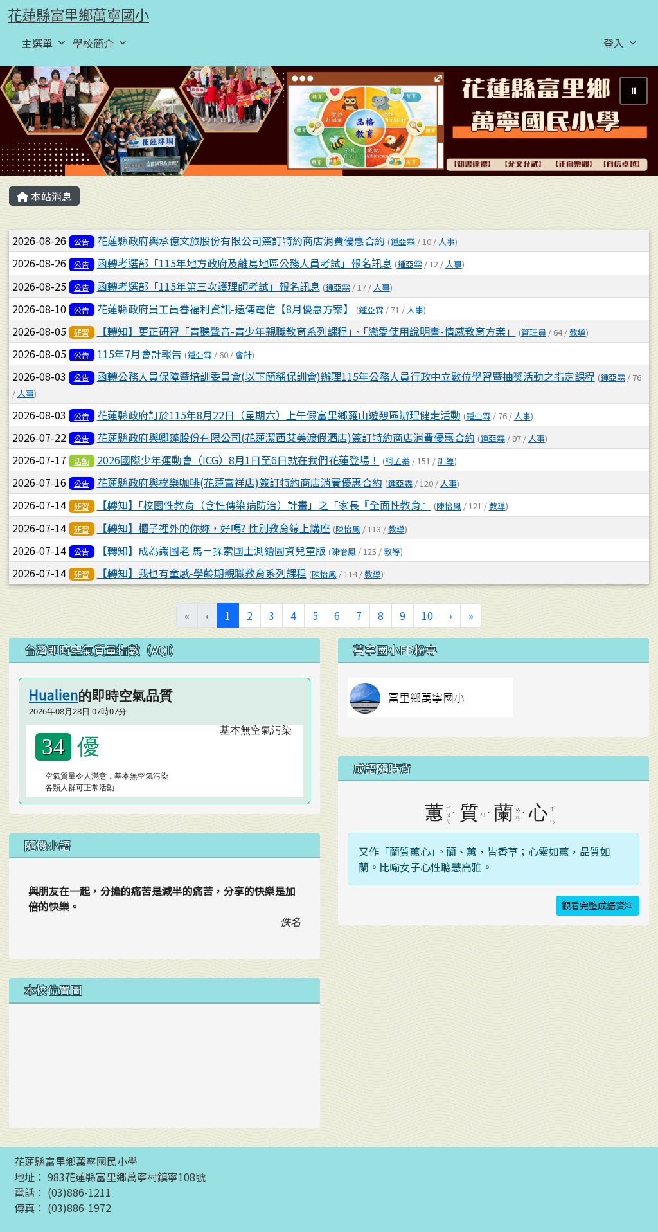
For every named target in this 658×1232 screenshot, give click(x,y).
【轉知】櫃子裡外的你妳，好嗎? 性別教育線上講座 (213, 528)
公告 (81, 241)
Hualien (53, 694)
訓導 (446, 461)
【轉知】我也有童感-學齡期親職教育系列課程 (202, 573)
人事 (446, 241)
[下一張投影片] (627, 123)
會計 (243, 355)
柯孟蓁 (397, 461)
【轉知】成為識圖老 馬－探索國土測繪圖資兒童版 (211, 550)
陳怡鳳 (448, 506)
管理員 (533, 332)
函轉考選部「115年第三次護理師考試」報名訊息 (208, 286)
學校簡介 (93, 43)
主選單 (37, 43)
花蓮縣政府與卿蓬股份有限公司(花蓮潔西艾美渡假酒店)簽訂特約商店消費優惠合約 (286, 437)
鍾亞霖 (402, 241)
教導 (577, 332)
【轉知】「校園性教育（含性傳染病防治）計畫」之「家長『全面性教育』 (264, 504)
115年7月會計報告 (139, 353)
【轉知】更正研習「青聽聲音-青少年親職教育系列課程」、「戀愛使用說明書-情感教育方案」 (306, 331)
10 (427, 615)
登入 (613, 43)
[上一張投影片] (31, 123)
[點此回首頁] (329, 121)
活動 (81, 460)
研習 (81, 332)
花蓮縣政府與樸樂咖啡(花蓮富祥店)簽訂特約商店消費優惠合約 (239, 482)
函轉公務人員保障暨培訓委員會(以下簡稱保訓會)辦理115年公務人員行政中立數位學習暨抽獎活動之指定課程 (346, 376)
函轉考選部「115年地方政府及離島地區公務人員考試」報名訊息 (244, 263)
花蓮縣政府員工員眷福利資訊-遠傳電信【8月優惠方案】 (225, 308)
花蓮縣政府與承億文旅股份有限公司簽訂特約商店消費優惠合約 (241, 240)
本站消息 (50, 196)
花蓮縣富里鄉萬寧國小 (78, 14)
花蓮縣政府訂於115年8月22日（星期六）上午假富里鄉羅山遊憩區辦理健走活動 (279, 414)
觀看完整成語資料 (598, 905)
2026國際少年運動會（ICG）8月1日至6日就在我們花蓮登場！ (238, 459)
